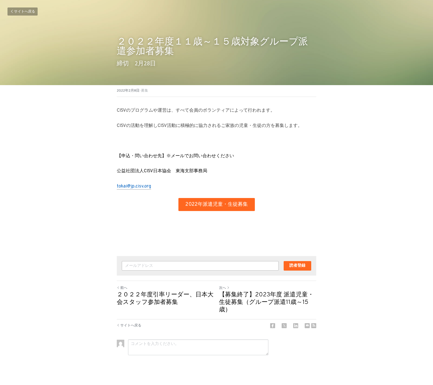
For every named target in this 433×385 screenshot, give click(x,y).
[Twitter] (284, 325)
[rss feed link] (313, 325)
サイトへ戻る (24, 12)
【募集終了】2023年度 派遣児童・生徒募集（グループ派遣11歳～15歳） (266, 302)
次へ (222, 288)
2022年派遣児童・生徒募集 (216, 204)
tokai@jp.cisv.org (134, 186)
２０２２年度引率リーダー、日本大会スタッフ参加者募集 (165, 298)
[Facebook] (272, 325)
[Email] (307, 325)
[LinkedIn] (295, 325)
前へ (123, 288)
